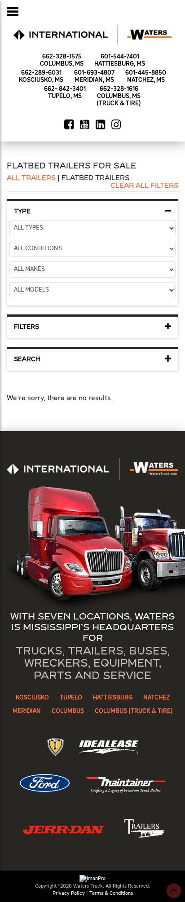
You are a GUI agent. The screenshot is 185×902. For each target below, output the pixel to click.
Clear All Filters (144, 186)
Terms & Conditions (111, 893)
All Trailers (31, 178)
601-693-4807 (94, 73)
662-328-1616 (119, 89)
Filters (26, 327)
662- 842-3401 (65, 89)
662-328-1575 (62, 57)
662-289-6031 (41, 73)
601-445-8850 (145, 73)
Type (22, 212)
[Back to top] (174, 891)
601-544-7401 (120, 57)
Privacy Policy (69, 893)
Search (27, 360)
